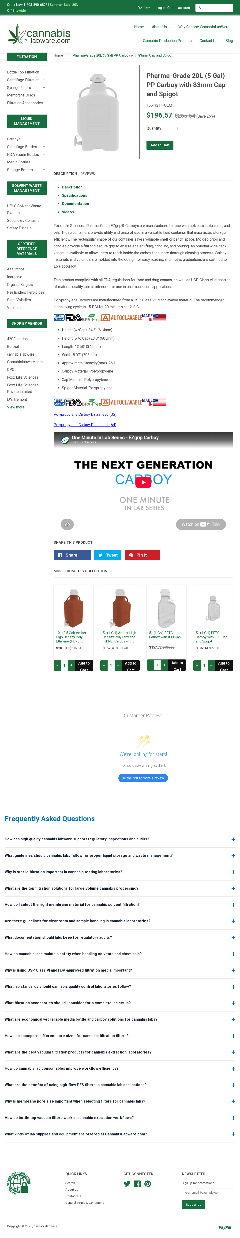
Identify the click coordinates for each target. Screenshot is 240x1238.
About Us (160, 27)
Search (70, 1183)
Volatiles (14, 307)
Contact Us (209, 40)
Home (139, 27)
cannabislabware (20, 354)
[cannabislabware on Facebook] (137, 1183)
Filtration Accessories (25, 103)
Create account (178, 8)
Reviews (88, 174)
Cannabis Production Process (167, 40)
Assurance (15, 269)
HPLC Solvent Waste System (24, 209)
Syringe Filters (19, 87)
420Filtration (17, 339)
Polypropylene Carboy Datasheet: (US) (85, 414)
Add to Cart (84, 666)
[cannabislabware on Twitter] (127, 1183)
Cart (146, 8)
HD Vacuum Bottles (23, 154)
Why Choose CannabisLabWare (203, 27)
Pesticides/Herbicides (26, 292)
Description (65, 174)
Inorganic (14, 277)
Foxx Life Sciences (23, 377)
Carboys (14, 139)
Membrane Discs (21, 95)
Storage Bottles (20, 170)
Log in (161, 8)
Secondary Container (24, 220)
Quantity (153, 128)
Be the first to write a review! (143, 778)
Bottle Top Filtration (23, 72)
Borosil (13, 346)
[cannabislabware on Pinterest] (147, 1183)
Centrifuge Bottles (22, 147)
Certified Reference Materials (27, 249)
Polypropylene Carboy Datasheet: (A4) (85, 425)
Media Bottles (18, 162)
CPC (10, 369)
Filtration (27, 57)
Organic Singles (20, 284)
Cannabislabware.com (25, 362)
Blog (229, 40)
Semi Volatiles (19, 300)
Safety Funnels (19, 228)
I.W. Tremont (17, 399)
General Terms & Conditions (84, 1202)
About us (71, 1189)
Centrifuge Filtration (23, 80)
